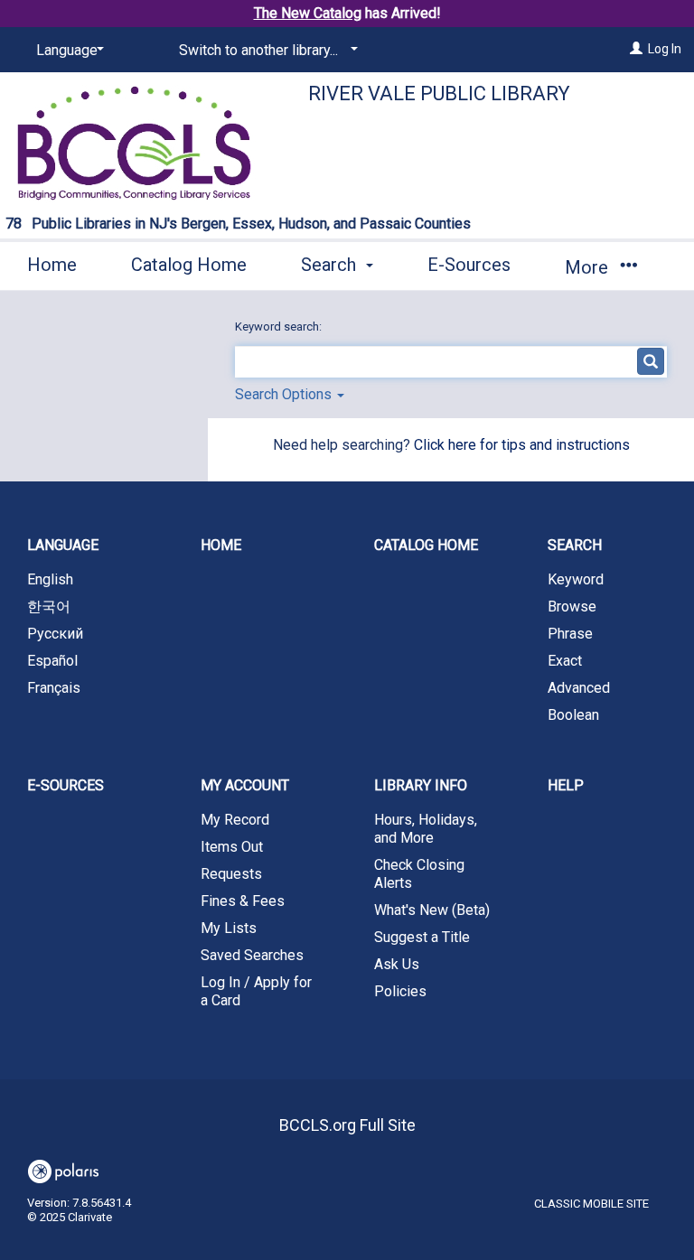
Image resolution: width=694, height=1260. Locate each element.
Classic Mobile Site (591, 1203)
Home (52, 264)
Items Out (232, 846)
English (50, 579)
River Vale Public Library (439, 93)
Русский (55, 633)
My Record (235, 819)
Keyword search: (279, 326)
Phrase (570, 633)
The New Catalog (307, 13)
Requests (231, 873)
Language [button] (62, 545)
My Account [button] (245, 785)
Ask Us (396, 964)
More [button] (589, 267)
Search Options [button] (285, 394)
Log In (664, 49)
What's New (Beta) (432, 910)
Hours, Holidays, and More (425, 828)
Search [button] (331, 264)
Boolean (573, 714)
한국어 (48, 606)
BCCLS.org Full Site (347, 1124)
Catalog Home (189, 264)
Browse (572, 606)
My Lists (229, 928)
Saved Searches (252, 955)
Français (53, 687)
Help (566, 785)
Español (52, 660)
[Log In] (636, 49)
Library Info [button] (420, 785)
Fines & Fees (243, 901)
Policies (400, 991)
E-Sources (469, 264)
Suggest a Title (422, 937)
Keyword (576, 579)
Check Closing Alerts (419, 873)
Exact (565, 660)
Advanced (579, 687)
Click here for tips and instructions (522, 444)
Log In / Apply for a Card (256, 991)
